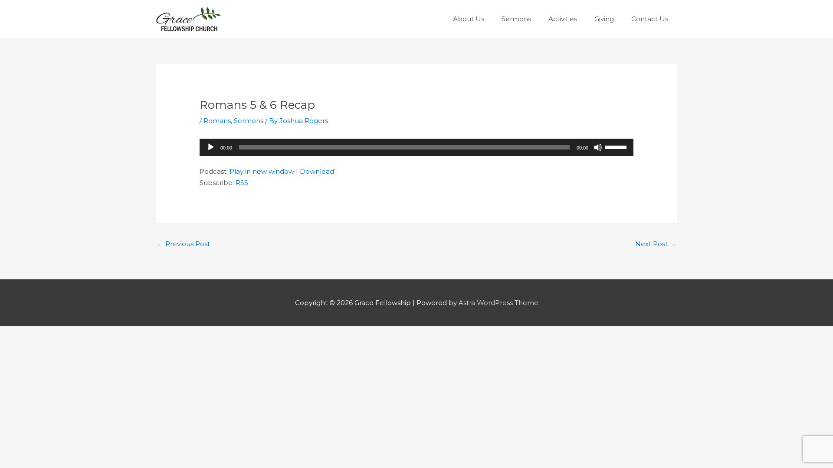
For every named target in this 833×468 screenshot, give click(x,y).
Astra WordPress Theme (498, 303)
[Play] (211, 147)
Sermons (248, 121)
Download (317, 171)
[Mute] (598, 147)
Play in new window (262, 171)
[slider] (617, 146)
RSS (242, 183)
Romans (217, 121)
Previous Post (183, 244)
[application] (416, 147)
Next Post (655, 244)
